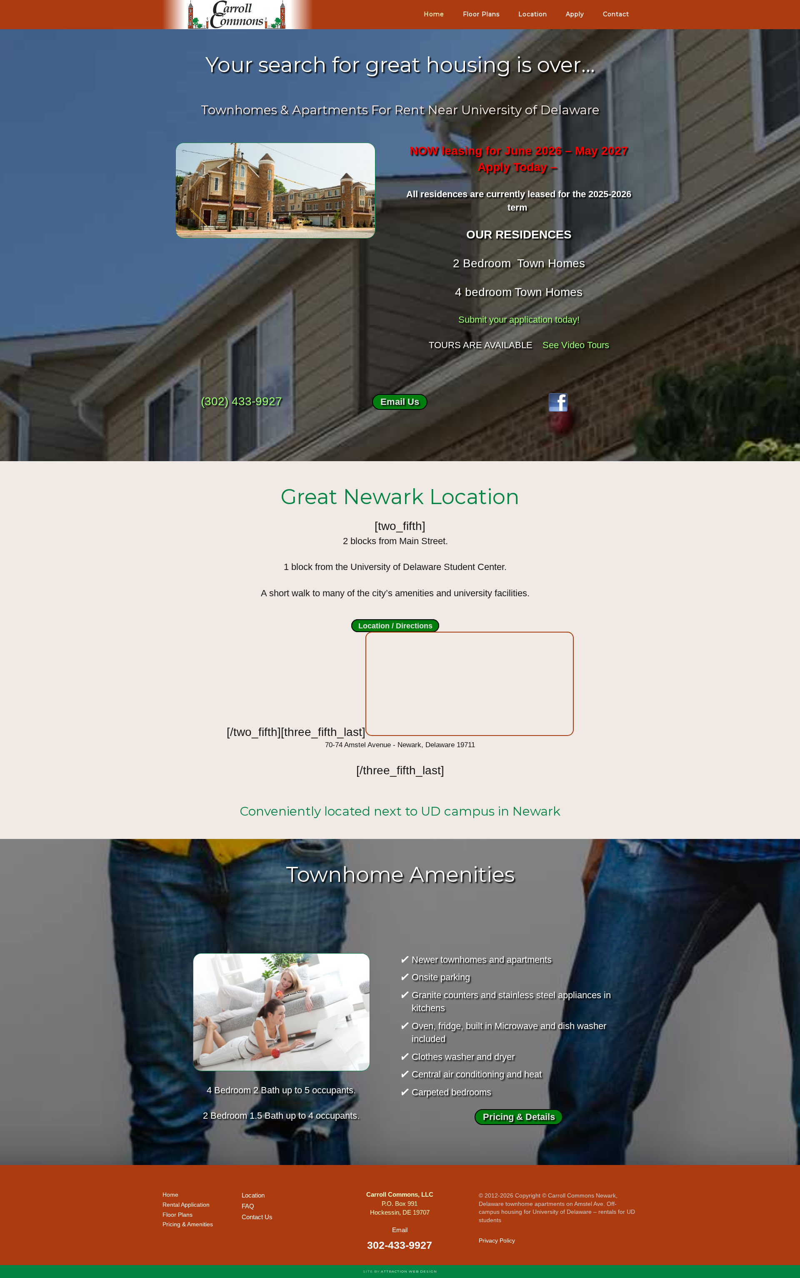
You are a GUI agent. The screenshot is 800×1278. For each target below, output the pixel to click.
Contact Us (257, 1216)
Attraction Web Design (409, 1271)
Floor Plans (177, 1214)
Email (400, 1229)
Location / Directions (395, 625)
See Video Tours (575, 345)
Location (253, 1195)
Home (170, 1194)
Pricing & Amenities (187, 1224)
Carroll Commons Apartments (237, 14)
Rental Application (186, 1204)
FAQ (248, 1206)
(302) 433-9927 (241, 401)
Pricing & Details (519, 1117)
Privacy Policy (497, 1240)
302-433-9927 (399, 1245)
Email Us (399, 402)
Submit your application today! (519, 319)
